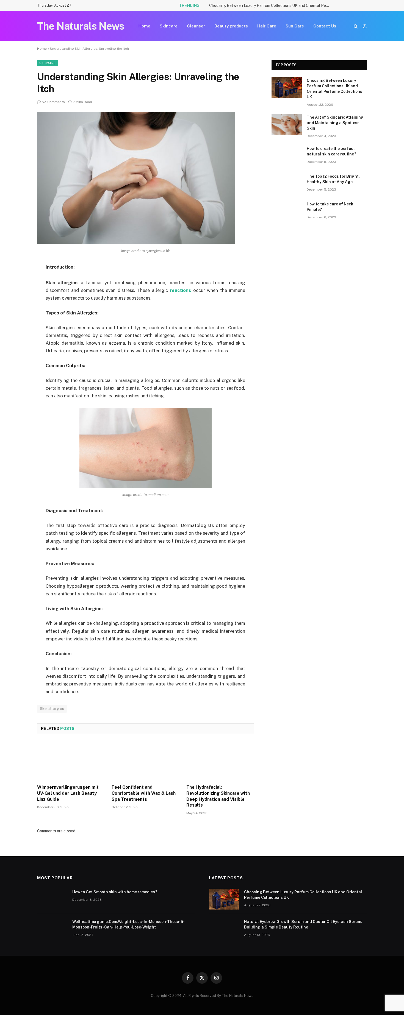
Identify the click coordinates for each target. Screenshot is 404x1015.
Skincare (169, 26)
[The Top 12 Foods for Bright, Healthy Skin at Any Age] (287, 183)
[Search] (356, 26)
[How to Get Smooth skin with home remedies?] (52, 899)
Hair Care (266, 26)
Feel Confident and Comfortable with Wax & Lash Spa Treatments (144, 793)
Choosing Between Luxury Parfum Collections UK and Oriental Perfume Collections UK (271, 5)
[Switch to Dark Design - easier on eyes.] (364, 26)
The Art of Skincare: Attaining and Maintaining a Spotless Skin (335, 122)
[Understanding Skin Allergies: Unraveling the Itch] (136, 242)
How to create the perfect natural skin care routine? (331, 151)
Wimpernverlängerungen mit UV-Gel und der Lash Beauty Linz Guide (68, 793)
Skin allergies (52, 709)
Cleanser (196, 26)
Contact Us (324, 26)
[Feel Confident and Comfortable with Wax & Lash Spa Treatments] (145, 761)
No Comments (53, 102)
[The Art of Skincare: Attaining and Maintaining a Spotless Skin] (287, 124)
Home (144, 26)
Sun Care (295, 26)
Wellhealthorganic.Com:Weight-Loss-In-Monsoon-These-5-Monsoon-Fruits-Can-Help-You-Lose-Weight (128, 924)
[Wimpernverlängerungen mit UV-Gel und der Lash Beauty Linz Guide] (70, 761)
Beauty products (231, 26)
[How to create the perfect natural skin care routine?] (287, 155)
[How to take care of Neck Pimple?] (287, 211)
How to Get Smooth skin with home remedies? (114, 892)
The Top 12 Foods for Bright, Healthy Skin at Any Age (333, 179)
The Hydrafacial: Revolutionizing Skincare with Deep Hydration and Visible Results (218, 796)
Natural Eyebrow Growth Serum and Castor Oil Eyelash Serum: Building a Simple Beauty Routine (303, 924)
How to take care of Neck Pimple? (330, 207)
